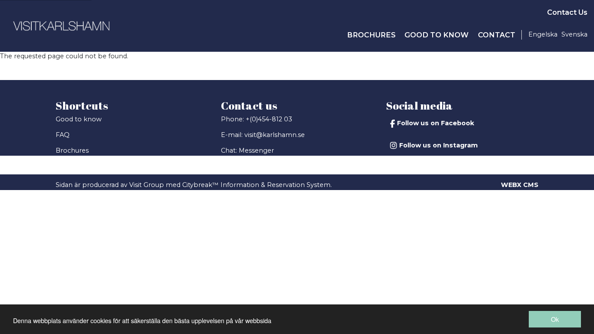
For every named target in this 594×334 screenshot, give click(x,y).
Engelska (542, 34)
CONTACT (496, 34)
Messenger (256, 150)
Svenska (574, 34)
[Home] (61, 25)
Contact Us (567, 12)
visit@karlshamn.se (274, 135)
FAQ (63, 135)
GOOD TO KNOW (436, 34)
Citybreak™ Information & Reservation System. (257, 185)
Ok (555, 319)
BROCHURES (371, 34)
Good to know (79, 119)
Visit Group (146, 185)
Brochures (72, 150)
